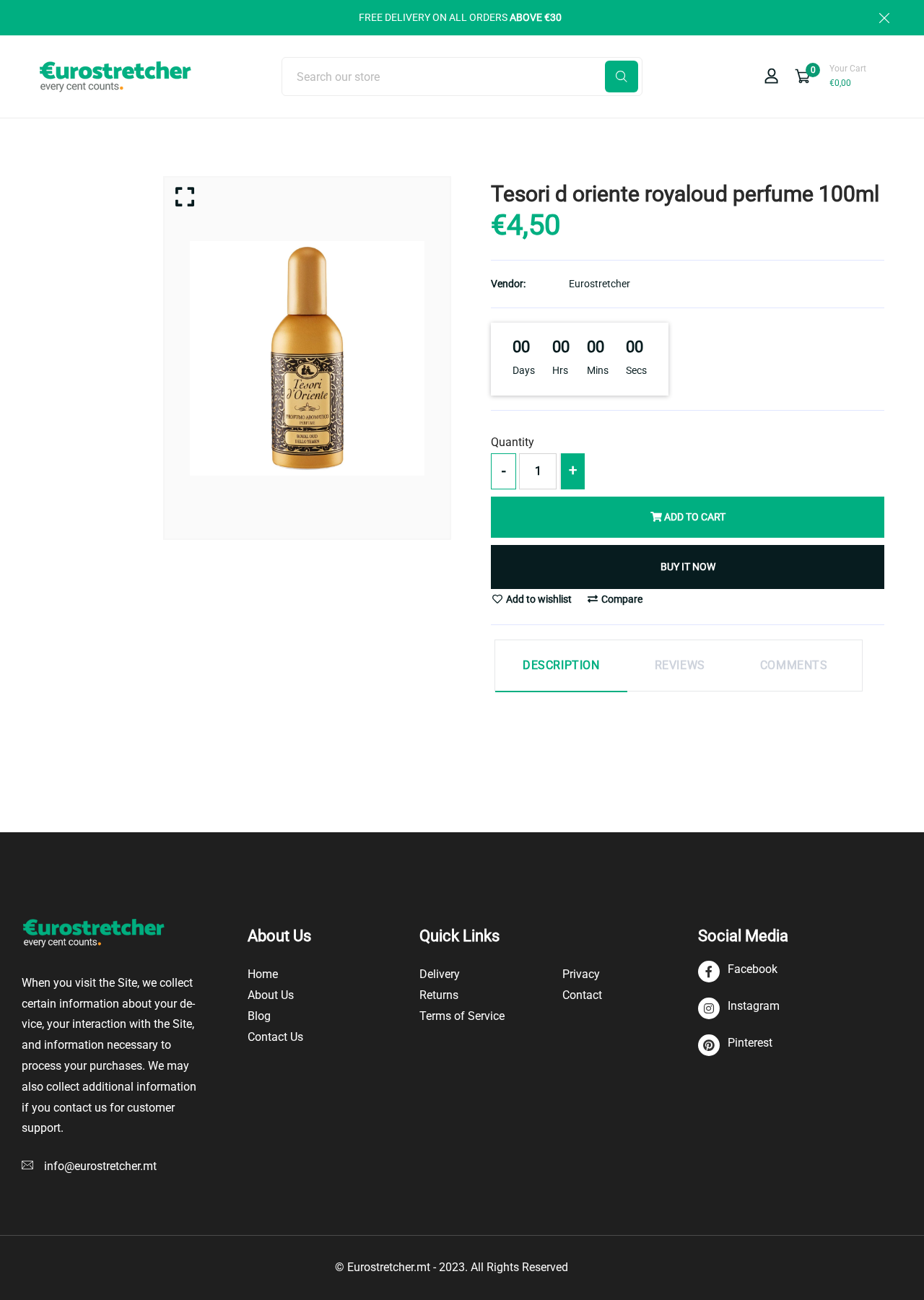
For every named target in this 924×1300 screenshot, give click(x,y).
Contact (582, 995)
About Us (271, 995)
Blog (259, 1016)
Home (263, 974)
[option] (307, 358)
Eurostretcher (599, 283)
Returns (438, 995)
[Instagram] (739, 1009)
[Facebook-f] (737, 972)
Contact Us (275, 1037)
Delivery (439, 974)
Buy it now (688, 566)
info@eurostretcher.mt (100, 1166)
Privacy (581, 974)
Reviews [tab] (680, 665)
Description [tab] (561, 665)
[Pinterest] (735, 1045)
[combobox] (462, 76)
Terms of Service (462, 1016)
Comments (794, 665)
